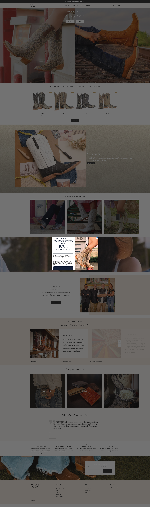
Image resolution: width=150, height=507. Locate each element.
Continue (63, 268)
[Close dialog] (97, 238)
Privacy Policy (66, 264)
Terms (71, 264)
